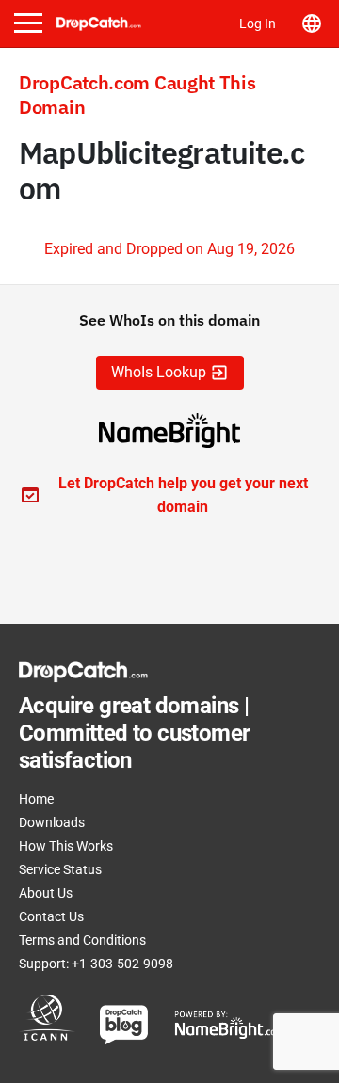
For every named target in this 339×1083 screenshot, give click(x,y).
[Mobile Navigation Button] (28, 23)
